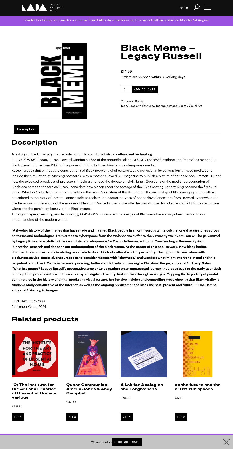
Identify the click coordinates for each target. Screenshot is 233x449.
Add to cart (145, 89)
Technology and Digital (171, 105)
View (18, 416)
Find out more (127, 442)
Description (26, 129)
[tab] (26, 129)
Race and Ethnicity (141, 105)
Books (139, 101)
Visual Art (195, 105)
